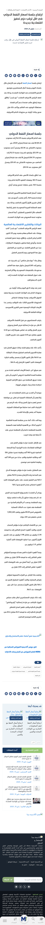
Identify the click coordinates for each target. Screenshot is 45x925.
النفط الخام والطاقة (14, 10)
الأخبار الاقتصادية (26, 10)
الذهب (29, 782)
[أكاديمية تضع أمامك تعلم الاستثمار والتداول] (23, 636)
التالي (33, 742)
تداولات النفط (16, 667)
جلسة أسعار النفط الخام (34, 671)
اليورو (29, 762)
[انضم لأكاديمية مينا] (35, 814)
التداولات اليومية (26, 794)
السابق (39, 742)
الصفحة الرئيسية (38, 10)
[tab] (31, 750)
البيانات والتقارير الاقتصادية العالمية (22, 224)
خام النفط (37, 675)
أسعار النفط (37, 667)
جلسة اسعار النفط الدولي (18, 671)
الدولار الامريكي (27, 667)
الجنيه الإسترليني (25, 772)
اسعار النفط (27, 83)
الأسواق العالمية (26, 806)
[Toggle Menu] (5, 921)
